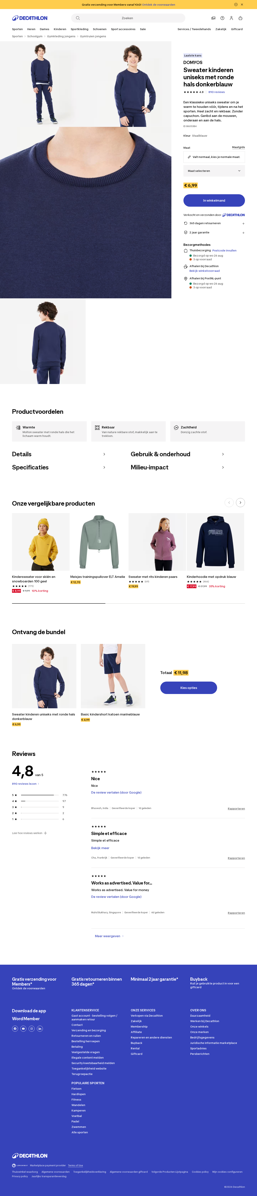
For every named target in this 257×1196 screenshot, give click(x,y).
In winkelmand (214, 200)
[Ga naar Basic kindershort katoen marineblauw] (113, 676)
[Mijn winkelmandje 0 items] (240, 18)
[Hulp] (222, 18)
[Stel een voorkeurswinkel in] (213, 18)
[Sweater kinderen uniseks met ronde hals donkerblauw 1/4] (128, 84)
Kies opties (188, 688)
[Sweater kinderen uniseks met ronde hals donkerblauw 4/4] (43, 341)
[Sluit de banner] (242, 5)
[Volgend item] (240, 502)
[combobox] (214, 171)
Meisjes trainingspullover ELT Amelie (97, 577)
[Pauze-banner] (236, 5)
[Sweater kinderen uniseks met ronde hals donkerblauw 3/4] (85, 212)
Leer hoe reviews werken (27, 833)
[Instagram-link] (32, 1029)
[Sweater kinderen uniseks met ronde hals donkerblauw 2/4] (43, 84)
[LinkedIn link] (40, 1029)
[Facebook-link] (15, 1029)
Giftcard (237, 29)
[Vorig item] (229, 502)
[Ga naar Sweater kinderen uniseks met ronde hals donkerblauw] (44, 676)
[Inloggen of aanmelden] (231, 18)
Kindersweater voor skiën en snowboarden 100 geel (34, 579)
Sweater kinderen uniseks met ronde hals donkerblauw (44, 716)
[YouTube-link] (23, 1029)
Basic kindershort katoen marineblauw (110, 714)
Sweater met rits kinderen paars (152, 577)
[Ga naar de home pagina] (29, 18)
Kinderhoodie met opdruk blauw (211, 577)
